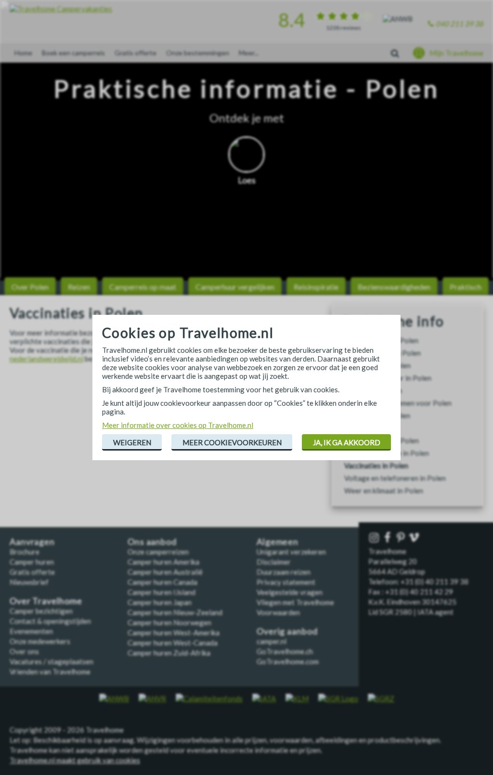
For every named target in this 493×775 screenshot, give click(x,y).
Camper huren (32, 561)
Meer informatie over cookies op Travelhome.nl (177, 425)
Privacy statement (286, 582)
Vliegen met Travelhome (295, 602)
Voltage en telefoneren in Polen (395, 478)
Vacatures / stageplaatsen (51, 661)
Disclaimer (274, 561)
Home (23, 53)
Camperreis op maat (142, 286)
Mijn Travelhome (456, 53)
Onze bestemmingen (197, 53)
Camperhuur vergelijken (234, 286)
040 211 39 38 (459, 23)
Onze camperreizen (158, 551)
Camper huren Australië (165, 572)
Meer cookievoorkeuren (232, 442)
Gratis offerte (135, 53)
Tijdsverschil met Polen (381, 440)
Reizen (79, 286)
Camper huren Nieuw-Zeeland (175, 612)
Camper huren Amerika (163, 561)
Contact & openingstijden (50, 621)
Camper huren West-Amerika (174, 632)
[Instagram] (375, 538)
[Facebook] (388, 538)
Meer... (249, 53)
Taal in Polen (364, 428)
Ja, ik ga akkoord (346, 442)
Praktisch (465, 286)
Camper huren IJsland (161, 592)
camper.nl (271, 641)
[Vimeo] (415, 538)
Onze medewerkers (40, 641)
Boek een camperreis (73, 53)
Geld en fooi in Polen (377, 365)
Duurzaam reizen (284, 572)
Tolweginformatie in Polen (386, 453)
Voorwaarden (278, 612)
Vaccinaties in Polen (376, 465)
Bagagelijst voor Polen (381, 340)
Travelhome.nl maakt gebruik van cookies (75, 760)
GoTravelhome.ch (285, 651)
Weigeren (132, 442)
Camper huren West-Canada (173, 642)
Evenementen (31, 631)
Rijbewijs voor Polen (377, 415)
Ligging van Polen (373, 390)
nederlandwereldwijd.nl (46, 358)
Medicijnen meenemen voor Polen (398, 403)
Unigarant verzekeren (291, 551)
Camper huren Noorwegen (169, 622)
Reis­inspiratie (316, 286)
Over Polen (30, 286)
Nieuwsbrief (29, 582)
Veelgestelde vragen (290, 592)
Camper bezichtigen (41, 611)
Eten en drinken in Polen (382, 353)
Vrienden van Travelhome (50, 671)
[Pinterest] (401, 538)
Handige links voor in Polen (387, 378)
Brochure (24, 551)
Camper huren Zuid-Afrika (169, 652)
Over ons (24, 651)
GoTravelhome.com (288, 661)
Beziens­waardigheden (394, 286)
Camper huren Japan (160, 602)
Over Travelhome (46, 601)
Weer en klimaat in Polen (383, 490)
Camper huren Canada (162, 582)
